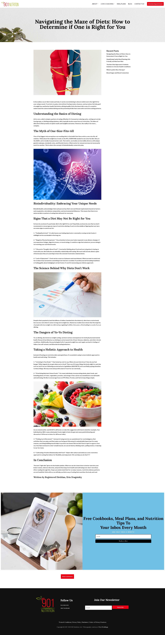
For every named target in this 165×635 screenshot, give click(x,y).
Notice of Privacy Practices (97, 622)
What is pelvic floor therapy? (115, 70)
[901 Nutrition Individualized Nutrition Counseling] (9, 4)
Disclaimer (85, 622)
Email (123, 533)
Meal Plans (121, 4)
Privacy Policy (76, 622)
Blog (130, 4)
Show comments (67, 576)
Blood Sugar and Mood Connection (117, 73)
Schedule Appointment (155, 4)
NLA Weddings (103, 627)
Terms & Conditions (65, 622)
